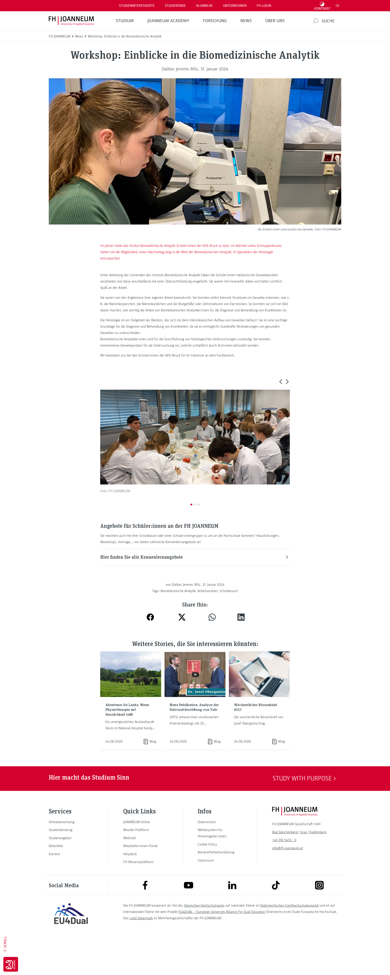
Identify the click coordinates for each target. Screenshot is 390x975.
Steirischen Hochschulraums (204, 905)
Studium (125, 20)
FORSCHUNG (215, 20)
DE (338, 5)
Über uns (275, 20)
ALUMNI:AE (204, 5)
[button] (280, 381)
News (246, 20)
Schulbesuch (229, 591)
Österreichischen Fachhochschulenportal (289, 905)
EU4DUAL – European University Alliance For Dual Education (222, 912)
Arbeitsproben (207, 591)
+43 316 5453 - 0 (284, 840)
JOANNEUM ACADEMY (168, 20)
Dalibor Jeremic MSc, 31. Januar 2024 (195, 69)
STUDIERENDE (175, 5)
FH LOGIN (264, 5)
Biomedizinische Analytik (178, 591)
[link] (71, 822)
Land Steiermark (141, 918)
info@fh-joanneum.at (287, 848)
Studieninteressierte (137, 5)
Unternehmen (234, 5)
